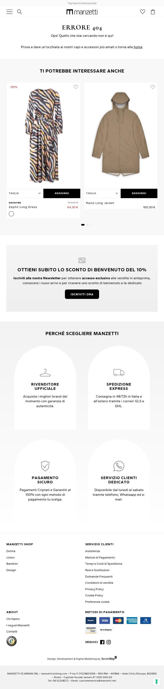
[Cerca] (21, 11)
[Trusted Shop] (11, 641)
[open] (11, 11)
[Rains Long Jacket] (121, 134)
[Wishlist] (142, 11)
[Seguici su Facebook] (102, 642)
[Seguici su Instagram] (109, 642)
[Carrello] (153, 11)
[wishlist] (75, 87)
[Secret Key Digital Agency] (109, 658)
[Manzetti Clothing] (82, 11)
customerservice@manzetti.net (97, 680)
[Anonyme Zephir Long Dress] (43, 134)
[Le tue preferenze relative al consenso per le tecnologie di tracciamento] (156, 681)
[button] (83, 225)
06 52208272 (61, 680)
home (138, 47)
